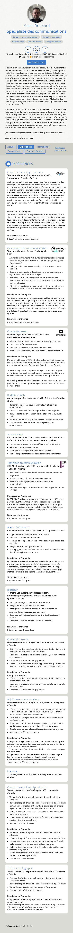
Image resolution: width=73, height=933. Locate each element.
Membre (12, 771)
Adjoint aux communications (23, 699)
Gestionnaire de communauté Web (27, 248)
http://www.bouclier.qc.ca (18, 518)
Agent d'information (18, 527)
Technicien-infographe (20, 868)
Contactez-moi (37, 62)
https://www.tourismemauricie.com (22, 239)
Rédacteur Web (16, 395)
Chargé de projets (17, 331)
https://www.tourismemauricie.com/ (23, 322)
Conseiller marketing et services (25, 172)
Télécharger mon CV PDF (60, 149)
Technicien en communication (24, 462)
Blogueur (12, 589)
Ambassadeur (15, 434)
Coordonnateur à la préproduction (27, 787)
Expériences (22, 164)
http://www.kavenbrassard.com (21, 630)
